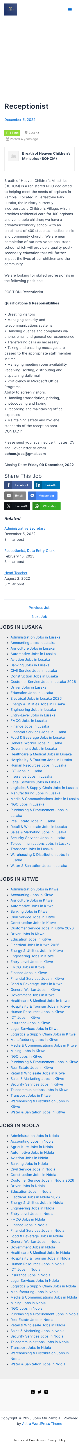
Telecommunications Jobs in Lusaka (40, 843)
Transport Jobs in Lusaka (32, 849)
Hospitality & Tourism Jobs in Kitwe (40, 1006)
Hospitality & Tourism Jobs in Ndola (40, 1258)
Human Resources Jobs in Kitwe (37, 1012)
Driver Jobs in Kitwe (27, 934)
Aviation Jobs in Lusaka (30, 659)
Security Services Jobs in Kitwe (37, 1084)
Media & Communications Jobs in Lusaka (45, 799)
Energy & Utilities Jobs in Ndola (37, 1202)
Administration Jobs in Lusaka (36, 637)
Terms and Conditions (28, 1440)
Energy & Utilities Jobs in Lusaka (38, 704)
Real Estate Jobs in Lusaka (33, 821)
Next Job (39, 616)
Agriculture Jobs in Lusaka (33, 648)
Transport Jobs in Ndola (31, 1347)
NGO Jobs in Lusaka (27, 804)
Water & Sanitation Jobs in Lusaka (39, 865)
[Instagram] (46, 1392)
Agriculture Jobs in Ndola (32, 1147)
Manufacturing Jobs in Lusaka (35, 793)
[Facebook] (33, 1392)
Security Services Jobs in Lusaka (38, 838)
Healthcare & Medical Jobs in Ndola (40, 1252)
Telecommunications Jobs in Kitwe (39, 1090)
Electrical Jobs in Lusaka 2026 (36, 698)
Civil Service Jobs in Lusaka (34, 670)
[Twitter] (39, 1392)
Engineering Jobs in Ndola (32, 1208)
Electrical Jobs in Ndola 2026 (35, 1197)
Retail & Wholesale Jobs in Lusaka (39, 826)
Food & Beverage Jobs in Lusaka (38, 737)
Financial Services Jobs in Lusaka (38, 732)
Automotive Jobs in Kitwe (32, 906)
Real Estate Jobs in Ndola (32, 1319)
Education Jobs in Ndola (31, 1191)
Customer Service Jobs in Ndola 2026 (42, 1180)
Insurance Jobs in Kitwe (30, 1023)
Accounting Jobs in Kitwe (32, 895)
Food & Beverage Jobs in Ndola (37, 1236)
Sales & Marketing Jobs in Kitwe (37, 1078)
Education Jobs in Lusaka (32, 693)
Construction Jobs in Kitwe (33, 922)
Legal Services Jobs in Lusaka (36, 782)
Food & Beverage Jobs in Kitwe (37, 984)
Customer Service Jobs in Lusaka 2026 (43, 681)
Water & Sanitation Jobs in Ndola (38, 1364)
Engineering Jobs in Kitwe (32, 956)
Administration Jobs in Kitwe (34, 889)
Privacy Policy (56, 1440)
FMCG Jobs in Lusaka (29, 720)
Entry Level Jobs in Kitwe (32, 961)
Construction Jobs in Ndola (33, 1174)
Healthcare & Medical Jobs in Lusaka (41, 754)
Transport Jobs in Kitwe (30, 1095)
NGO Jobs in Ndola (27, 1308)
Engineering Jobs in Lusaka (33, 709)
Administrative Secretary (24, 528)
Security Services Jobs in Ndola (37, 1336)
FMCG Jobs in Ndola (28, 1219)
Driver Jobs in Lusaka (29, 687)
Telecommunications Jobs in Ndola (40, 1342)
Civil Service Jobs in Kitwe (33, 917)
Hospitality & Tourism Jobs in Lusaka (41, 760)
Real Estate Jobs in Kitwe (32, 1067)
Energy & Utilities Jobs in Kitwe (37, 950)
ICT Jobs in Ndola (25, 1269)
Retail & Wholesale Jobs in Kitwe (38, 1073)
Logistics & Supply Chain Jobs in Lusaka (44, 787)
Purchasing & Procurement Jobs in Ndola (45, 1314)
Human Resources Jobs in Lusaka (38, 765)
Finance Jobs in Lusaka (30, 726)
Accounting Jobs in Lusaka (33, 642)
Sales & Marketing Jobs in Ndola (38, 1331)
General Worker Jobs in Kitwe (35, 989)
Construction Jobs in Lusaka (34, 676)
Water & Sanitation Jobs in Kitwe (38, 1112)
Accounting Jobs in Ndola (32, 1141)
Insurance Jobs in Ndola (30, 1275)
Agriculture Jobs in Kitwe (31, 900)
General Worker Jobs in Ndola (35, 1241)
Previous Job (39, 607)
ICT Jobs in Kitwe (25, 1017)
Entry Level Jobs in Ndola (32, 1213)
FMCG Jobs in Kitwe (28, 967)
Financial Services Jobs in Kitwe (37, 978)
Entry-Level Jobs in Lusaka (33, 715)
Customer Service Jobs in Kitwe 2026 (42, 928)
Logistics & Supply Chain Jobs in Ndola (43, 1286)
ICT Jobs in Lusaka (26, 771)
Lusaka (34, 132)
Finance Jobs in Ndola (29, 1225)
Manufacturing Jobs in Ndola (35, 1292)
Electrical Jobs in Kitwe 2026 (35, 945)
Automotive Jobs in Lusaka (33, 654)
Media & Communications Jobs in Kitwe (44, 1045)
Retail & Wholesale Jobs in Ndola (38, 1325)
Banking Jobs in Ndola (29, 1163)
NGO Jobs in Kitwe (26, 1056)
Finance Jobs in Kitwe (29, 973)
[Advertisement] (39, 61)
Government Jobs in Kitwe (33, 995)
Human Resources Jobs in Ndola (38, 1264)
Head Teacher (15, 573)
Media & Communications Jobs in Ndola (44, 1297)
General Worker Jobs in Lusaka (36, 743)
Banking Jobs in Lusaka (30, 665)
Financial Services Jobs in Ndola (37, 1230)
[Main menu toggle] (70, 9)
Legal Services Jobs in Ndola (35, 1280)
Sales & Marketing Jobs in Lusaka (38, 832)
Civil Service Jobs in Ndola (33, 1169)
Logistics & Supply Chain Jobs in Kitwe (43, 1034)
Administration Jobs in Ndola (35, 1135)
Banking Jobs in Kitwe (29, 911)
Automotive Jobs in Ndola (32, 1152)
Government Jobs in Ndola (33, 1247)
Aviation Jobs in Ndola (29, 1158)
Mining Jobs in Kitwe (28, 1051)
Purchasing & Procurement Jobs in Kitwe (44, 1062)
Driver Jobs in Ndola (28, 1186)
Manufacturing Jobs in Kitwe (34, 1039)
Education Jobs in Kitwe (31, 939)
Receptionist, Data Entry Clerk (29, 550)
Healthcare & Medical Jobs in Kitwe (40, 1000)
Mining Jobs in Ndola (28, 1303)
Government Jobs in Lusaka (34, 748)
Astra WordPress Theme (42, 1423)
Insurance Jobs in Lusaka (31, 776)
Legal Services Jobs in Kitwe (34, 1028)
